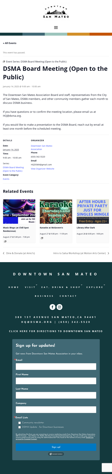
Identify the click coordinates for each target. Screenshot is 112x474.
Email (19, 360)
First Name (22, 374)
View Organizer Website (42, 168)
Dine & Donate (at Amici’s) (20, 253)
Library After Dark (86, 227)
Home (13, 287)
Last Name (22, 389)
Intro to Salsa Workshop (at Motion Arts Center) (79, 253)
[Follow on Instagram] (59, 307)
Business (44, 296)
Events (6, 179)
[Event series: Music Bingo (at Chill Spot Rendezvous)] (5, 241)
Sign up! (56, 447)
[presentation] (19, 211)
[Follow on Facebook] (52, 307)
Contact (68, 296)
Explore (95, 287)
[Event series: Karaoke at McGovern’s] (42, 238)
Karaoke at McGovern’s (51, 227)
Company (21, 403)
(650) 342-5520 (75, 322)
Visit (30, 287)
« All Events (9, 43)
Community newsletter (33, 423)
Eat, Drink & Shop (61, 287)
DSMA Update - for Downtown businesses (43, 427)
